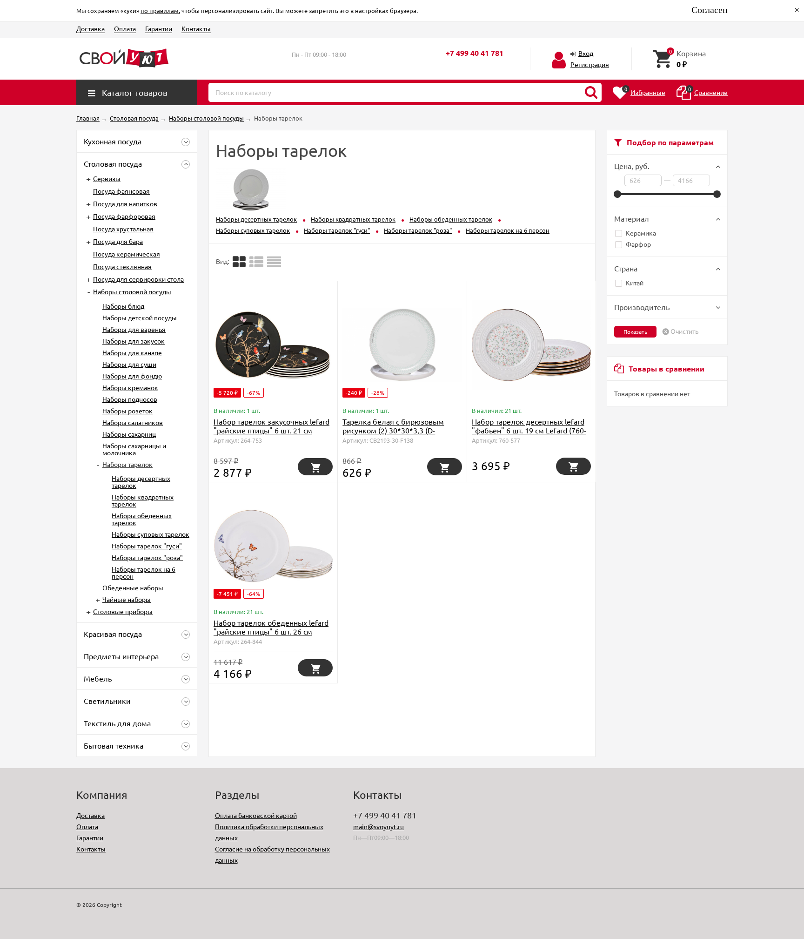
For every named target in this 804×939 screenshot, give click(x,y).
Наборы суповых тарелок (150, 534)
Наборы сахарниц (129, 434)
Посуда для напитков (125, 203)
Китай (634, 282)
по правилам (160, 10)
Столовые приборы (123, 611)
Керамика (641, 233)
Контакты (196, 28)
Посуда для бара (118, 241)
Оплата (125, 28)
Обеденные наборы (132, 587)
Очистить (684, 331)
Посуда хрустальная (123, 228)
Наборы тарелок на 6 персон (143, 572)
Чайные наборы (126, 599)
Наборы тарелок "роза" (147, 557)
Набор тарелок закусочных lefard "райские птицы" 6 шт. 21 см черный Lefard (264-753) (271, 430)
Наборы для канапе (132, 352)
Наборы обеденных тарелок (142, 519)
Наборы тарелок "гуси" (147, 545)
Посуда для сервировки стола (138, 279)
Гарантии (158, 28)
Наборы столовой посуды (132, 291)
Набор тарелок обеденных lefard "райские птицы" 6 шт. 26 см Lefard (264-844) (271, 631)
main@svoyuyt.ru (378, 826)
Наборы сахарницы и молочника (134, 449)
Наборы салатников (132, 422)
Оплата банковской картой (256, 815)
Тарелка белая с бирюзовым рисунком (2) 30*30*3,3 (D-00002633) (393, 430)
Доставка (90, 28)
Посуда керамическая (126, 254)
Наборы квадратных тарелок (143, 500)
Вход (585, 53)
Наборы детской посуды (139, 317)
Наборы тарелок (127, 464)
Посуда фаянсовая (121, 191)
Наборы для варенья (134, 329)
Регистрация (589, 64)
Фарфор (638, 244)
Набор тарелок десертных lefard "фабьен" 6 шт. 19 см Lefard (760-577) (529, 430)
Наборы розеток (127, 410)
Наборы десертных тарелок (141, 481)
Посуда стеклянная (122, 266)
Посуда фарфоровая (124, 216)
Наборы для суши (129, 364)
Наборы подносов (129, 399)
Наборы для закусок (133, 341)
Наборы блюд (123, 306)
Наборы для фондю (132, 376)
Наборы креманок (130, 387)
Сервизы (107, 178)
